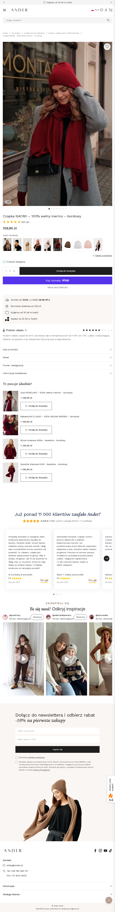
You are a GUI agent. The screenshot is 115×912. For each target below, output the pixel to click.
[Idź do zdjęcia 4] (56, 208)
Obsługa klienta (11, 894)
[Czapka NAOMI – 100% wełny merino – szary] (77, 244)
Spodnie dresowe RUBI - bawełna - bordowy (43, 464)
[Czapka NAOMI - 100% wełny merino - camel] (7, 244)
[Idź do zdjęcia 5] (58, 208)
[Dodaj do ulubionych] (107, 46)
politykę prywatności (36, 757)
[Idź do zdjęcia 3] (54, 208)
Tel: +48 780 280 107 (17, 871)
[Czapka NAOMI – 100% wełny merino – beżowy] (47, 244)
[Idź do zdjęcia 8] (65, 208)
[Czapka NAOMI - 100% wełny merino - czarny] (17, 244)
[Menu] (4, 10)
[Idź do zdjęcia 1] (49, 208)
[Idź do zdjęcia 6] (61, 208)
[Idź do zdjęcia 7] (63, 208)
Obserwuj (37, 617)
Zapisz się (57, 749)
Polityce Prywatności (41, 770)
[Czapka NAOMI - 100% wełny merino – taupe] (98, 244)
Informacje (8, 886)
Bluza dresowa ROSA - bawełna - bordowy (42, 440)
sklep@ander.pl (15, 865)
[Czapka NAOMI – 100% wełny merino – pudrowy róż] (88, 244)
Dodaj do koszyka (37, 406)
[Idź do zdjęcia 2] (51, 208)
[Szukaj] (108, 20)
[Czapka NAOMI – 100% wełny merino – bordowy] (57, 244)
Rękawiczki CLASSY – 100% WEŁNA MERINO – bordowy (49, 416)
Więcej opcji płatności (57, 287)
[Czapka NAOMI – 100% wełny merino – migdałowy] (37, 244)
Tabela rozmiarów (103, 255)
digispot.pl (75, 909)
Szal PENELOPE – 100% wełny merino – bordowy (46, 392)
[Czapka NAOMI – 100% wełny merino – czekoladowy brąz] (67, 244)
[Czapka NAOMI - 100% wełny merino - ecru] (27, 244)
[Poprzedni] (5, 2)
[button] (92, 10)
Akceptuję (32, 757)
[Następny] (110, 2)
